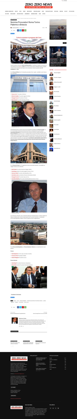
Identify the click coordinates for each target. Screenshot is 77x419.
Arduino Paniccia (57, 143)
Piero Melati (56, 105)
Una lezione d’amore (55, 36)
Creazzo (15, 300)
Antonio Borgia (57, 101)
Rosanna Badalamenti (58, 115)
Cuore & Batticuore (54, 35)
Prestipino (16, 302)
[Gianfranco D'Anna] (11, 27)
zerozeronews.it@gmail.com (19, 373)
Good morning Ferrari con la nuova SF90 (40, 313)
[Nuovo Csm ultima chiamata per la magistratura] (41, 338)
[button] (62, 0)
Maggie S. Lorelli (57, 86)
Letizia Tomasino (57, 110)
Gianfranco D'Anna (16, 27)
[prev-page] (11, 346)
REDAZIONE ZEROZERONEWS (16, 398)
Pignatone (12, 302)
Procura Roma (21, 302)
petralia (44, 300)
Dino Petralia (56, 91)
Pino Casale (56, 124)
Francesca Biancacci (58, 138)
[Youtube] (58, 408)
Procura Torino (26, 302)
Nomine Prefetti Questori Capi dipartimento (18, 313)
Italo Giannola (56, 134)
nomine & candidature (23, 300)
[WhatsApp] (25, 30)
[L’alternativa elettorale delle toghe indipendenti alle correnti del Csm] (29, 338)
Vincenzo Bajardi (57, 72)
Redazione (52, 38)
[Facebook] (18, 30)
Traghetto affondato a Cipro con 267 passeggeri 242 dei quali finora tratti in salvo (41, 358)
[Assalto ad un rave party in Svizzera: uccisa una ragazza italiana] (32, 364)
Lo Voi (18, 300)
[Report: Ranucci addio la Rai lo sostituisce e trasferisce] (16, 338)
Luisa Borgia (56, 129)
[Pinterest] (23, 30)
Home (11, 18)
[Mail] (64, 0)
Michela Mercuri (57, 148)
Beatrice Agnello (57, 119)
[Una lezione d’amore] (58, 29)
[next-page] (13, 346)
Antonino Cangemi (57, 77)
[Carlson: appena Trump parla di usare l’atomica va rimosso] (32, 370)
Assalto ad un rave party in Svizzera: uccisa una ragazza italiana (41, 364)
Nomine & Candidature (16, 18)
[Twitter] (20, 30)
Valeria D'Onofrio (57, 96)
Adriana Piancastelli (58, 82)
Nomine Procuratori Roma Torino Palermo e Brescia (34, 300)
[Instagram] (51, 408)
